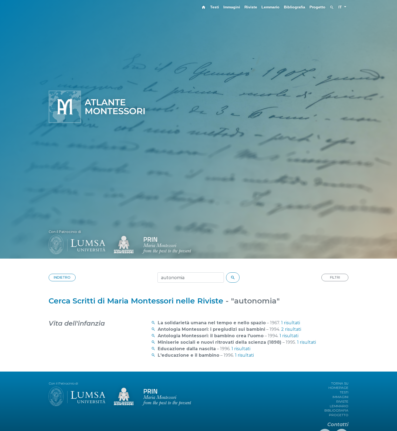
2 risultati (291, 329)
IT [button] (340, 7)
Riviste (250, 7)
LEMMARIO (339, 406)
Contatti (337, 424)
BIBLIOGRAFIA (336, 410)
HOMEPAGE (338, 388)
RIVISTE (342, 401)
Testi (214, 7)
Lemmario (270, 7)
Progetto (317, 7)
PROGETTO (338, 415)
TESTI (344, 392)
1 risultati (290, 322)
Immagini (231, 7)
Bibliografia (294, 7)
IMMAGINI (340, 397)
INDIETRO (62, 277)
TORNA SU (339, 383)
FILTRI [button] (335, 277)
